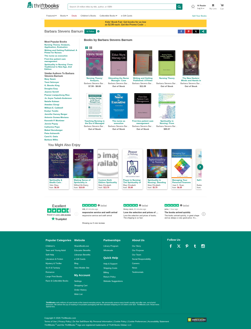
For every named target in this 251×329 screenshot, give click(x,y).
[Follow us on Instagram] (203, 246)
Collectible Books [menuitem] (107, 16)
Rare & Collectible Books (57, 281)
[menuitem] (201, 6)
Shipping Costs (110, 268)
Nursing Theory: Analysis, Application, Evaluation (57, 46)
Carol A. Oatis (51, 136)
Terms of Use (50, 321)
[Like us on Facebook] (170, 246)
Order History (80, 290)
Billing (106, 272)
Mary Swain (50, 79)
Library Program (110, 246)
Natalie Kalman (51, 101)
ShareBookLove (81, 246)
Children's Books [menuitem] (88, 16)
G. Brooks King (52, 85)
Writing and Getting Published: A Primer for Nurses (60, 51)
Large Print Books (54, 276)
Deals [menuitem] (74, 16)
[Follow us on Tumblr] (194, 246)
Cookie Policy (120, 321)
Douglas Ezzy (51, 88)
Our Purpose (138, 250)
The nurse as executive (56, 56)
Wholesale (108, 250)
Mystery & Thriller (54, 263)
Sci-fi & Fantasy (53, 268)
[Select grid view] (86, 47)
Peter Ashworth (52, 133)
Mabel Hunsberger (53, 130)
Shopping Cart (80, 285)
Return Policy (109, 277)
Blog (76, 263)
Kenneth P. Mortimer (54, 120)
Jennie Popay (51, 124)
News (134, 268)
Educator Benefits (82, 250)
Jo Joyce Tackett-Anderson (58, 98)
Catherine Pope (52, 127)
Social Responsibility (141, 259)
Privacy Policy (64, 321)
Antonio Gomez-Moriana (56, 117)
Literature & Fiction (54, 259)
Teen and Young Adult (56, 250)
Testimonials (137, 272)
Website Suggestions (113, 281)
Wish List (78, 294)
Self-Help (50, 255)
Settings (78, 281)
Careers (135, 263)
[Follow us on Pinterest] (186, 246)
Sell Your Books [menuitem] (199, 16)
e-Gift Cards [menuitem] (126, 16)
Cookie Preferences (137, 321)
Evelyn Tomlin (51, 111)
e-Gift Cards (79, 259)
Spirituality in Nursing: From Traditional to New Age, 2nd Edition (58, 66)
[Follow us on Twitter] (178, 246)
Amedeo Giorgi (51, 104)
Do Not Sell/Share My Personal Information (92, 321)
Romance (50, 272)
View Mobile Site (81, 268)
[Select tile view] (90, 47)
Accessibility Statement (158, 321)
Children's (50, 246)
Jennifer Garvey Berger (55, 114)
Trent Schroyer (51, 82)
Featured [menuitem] (50, 16)
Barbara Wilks (51, 140)
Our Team (136, 255)
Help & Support (110, 264)
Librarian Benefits (82, 255)
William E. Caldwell (53, 108)
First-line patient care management (55, 60)
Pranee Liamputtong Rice (57, 95)
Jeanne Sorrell (51, 92)
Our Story (136, 246)
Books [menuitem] (63, 16)
